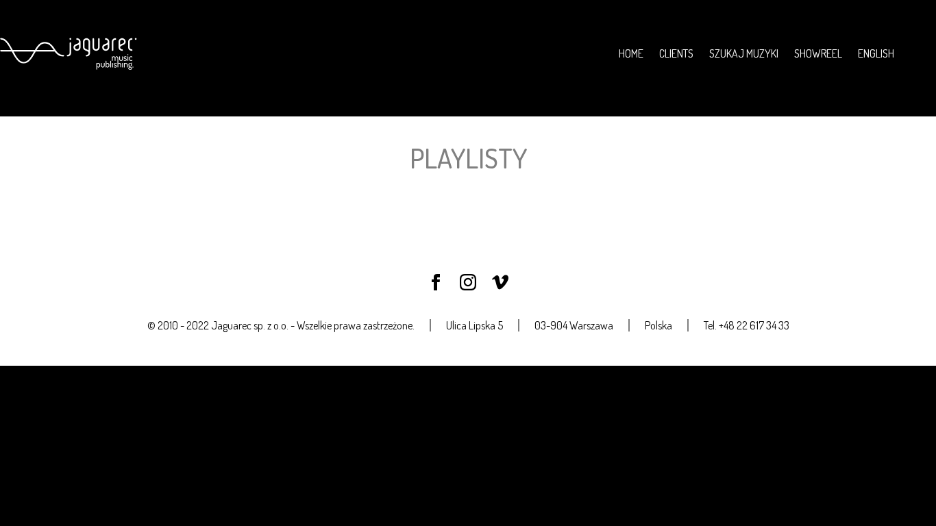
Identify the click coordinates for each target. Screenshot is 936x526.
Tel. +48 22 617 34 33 (746, 325)
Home (631, 53)
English (876, 53)
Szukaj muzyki (743, 53)
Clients (676, 53)
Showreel (818, 53)
